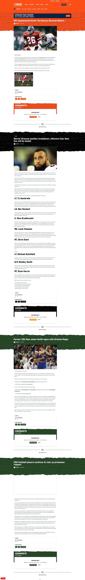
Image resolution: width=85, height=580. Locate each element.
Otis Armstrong (42, 57)
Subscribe (64, 4)
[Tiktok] (67, 1)
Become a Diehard (33, 319)
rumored (20, 64)
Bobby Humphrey (22, 58)
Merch (41, 4)
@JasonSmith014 (25, 381)
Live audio (3, 578)
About (46, 4)
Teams (26, 4)
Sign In (70, 4)
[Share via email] (19, 99)
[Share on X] (16, 99)
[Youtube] (66, 1)
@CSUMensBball (25, 389)
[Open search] (70, 1)
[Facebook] (62, 1)
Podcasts (32, 4)
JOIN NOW (68, 15)
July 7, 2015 (30, 384)
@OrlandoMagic (31, 381)
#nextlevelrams (17, 391)
